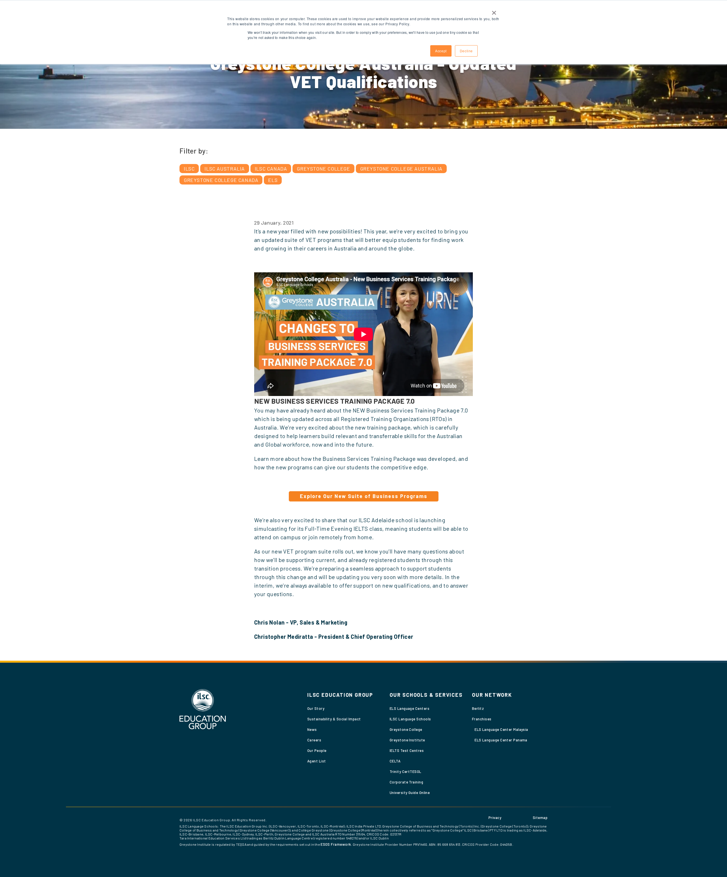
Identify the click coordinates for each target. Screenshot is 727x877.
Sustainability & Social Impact (334, 719)
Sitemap (540, 817)
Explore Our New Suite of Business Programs (363, 496)
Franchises (482, 719)
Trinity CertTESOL (405, 771)
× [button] (494, 10)
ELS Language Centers (409, 708)
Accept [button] (441, 50)
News (312, 729)
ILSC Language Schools (410, 719)
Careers (314, 740)
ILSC (189, 168)
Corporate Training (406, 782)
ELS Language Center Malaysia (501, 729)
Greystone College (323, 168)
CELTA (395, 761)
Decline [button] (466, 50)
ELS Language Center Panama (501, 740)
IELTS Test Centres (407, 750)
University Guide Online (410, 792)
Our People (317, 750)
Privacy (494, 817)
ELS (272, 180)
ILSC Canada (271, 168)
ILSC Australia (224, 168)
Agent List (316, 761)
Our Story (315, 708)
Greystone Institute (407, 740)
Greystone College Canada (221, 180)
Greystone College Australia (401, 168)
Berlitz (478, 708)
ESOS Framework (336, 844)
